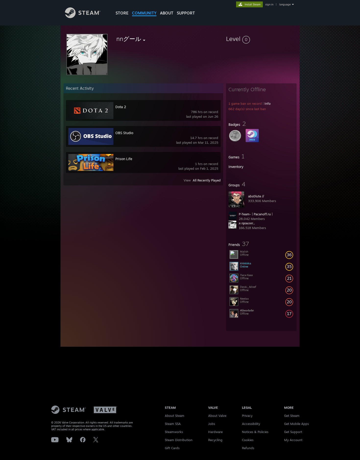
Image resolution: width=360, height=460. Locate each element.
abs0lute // (256, 196)
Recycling (215, 440)
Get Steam (292, 416)
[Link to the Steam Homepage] (82, 17)
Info (267, 103)
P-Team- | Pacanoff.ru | (256, 214)
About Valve (217, 416)
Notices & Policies (255, 432)
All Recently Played (207, 180)
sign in (269, 4)
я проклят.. (247, 223)
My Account (293, 440)
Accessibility (251, 424)
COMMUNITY (144, 13)
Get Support (293, 432)
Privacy (247, 416)
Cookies (247, 440)
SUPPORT (186, 13)
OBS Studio (124, 133)
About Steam (174, 416)
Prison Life (123, 159)
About (166, 13)
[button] (261, 39)
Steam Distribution (178, 440)
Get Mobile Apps (296, 424)
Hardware (215, 432)
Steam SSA (173, 424)
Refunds (248, 448)
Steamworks (174, 432)
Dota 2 (120, 107)
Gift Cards (172, 448)
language (285, 4)
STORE (122, 13)
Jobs (211, 424)
